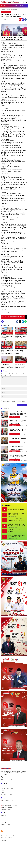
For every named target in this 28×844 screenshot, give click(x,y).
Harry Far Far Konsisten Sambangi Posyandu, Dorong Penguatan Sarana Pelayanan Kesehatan (20, 366)
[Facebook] (17, 321)
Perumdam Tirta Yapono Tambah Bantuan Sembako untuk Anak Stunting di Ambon (7, 352)
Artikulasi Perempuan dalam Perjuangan (14, 530)
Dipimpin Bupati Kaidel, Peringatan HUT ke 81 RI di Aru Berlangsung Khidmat (16, 514)
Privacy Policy (4, 822)
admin (2, 19)
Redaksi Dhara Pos (5, 824)
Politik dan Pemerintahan (6, 11)
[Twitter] (20, 321)
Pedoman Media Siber (6, 820)
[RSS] (2, 831)
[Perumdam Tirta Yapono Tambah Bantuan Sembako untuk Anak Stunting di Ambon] (7, 345)
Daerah (3, 786)
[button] (21, 2)
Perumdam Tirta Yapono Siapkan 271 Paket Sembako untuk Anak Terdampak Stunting (20, 338)
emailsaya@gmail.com (9, 779)
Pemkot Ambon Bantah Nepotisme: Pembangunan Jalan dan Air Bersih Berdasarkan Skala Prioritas (7, 338)
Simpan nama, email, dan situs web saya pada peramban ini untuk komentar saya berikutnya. (14, 400)
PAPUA (2, 792)
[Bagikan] (25, 19)
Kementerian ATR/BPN (7, 803)
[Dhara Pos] (10, 2)
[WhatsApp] (25, 321)
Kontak (2, 817)
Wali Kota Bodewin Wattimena (9, 805)
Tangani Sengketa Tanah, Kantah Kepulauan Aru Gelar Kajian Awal (16, 508)
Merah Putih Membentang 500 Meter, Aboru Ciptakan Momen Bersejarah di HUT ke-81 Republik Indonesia (16, 536)
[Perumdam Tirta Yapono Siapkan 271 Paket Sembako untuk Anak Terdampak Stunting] (21, 331)
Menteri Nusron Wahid (7, 807)
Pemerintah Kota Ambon (8, 800)
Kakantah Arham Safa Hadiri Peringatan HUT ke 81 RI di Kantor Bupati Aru (16, 519)
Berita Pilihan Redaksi (6, 795)
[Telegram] (23, 321)
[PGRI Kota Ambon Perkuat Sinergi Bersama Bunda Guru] (21, 345)
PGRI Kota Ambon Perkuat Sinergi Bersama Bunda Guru (20, 352)
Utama (2, 790)
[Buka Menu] (23, 2)
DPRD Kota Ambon (6, 809)
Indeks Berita (4, 815)
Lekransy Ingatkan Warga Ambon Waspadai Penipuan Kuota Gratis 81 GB (16, 525)
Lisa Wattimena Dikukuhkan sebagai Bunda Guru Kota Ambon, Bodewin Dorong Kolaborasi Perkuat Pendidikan (7, 366)
